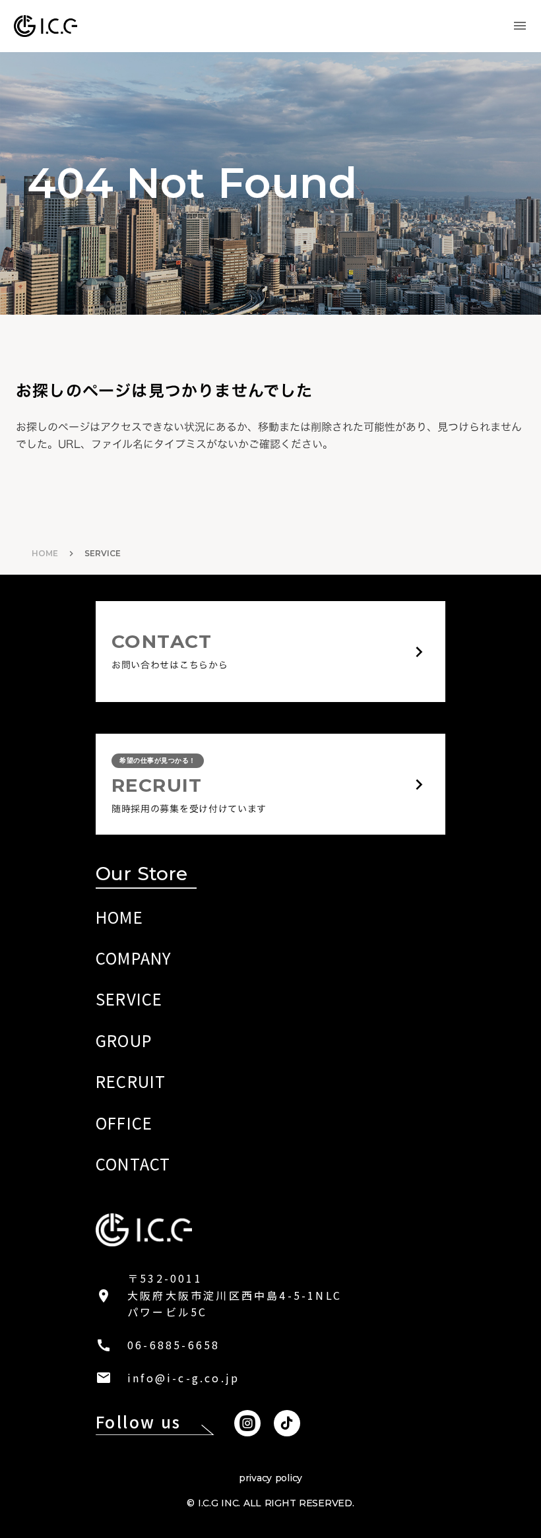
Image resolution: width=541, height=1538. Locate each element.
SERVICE (129, 998)
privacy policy (270, 1478)
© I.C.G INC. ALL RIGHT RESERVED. (270, 1503)
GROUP (124, 1040)
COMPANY (134, 957)
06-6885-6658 (173, 1345)
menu (520, 26)
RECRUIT (131, 1081)
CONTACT (133, 1163)
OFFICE (124, 1122)
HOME (45, 553)
